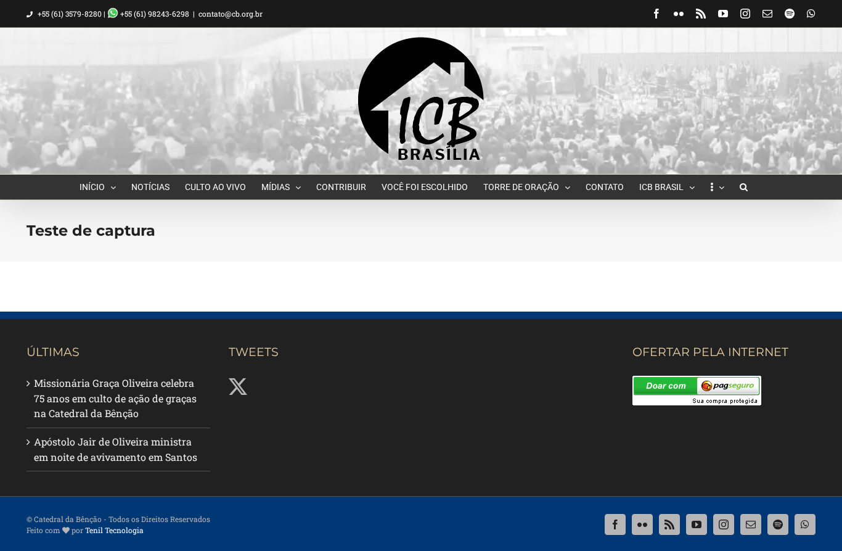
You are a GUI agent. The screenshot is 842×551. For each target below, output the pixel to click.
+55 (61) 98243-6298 (153, 14)
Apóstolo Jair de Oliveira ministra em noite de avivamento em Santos (115, 449)
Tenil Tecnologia (114, 530)
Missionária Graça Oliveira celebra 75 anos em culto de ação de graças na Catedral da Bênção (115, 398)
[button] (744, 187)
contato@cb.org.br (230, 14)
